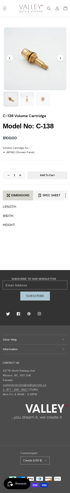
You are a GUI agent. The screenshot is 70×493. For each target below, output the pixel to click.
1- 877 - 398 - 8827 (15, 389)
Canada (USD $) (32, 460)
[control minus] (7, 175)
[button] (5, 8)
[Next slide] (60, 58)
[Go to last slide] (10, 58)
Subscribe (35, 295)
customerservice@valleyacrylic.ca (24, 384)
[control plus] (22, 175)
